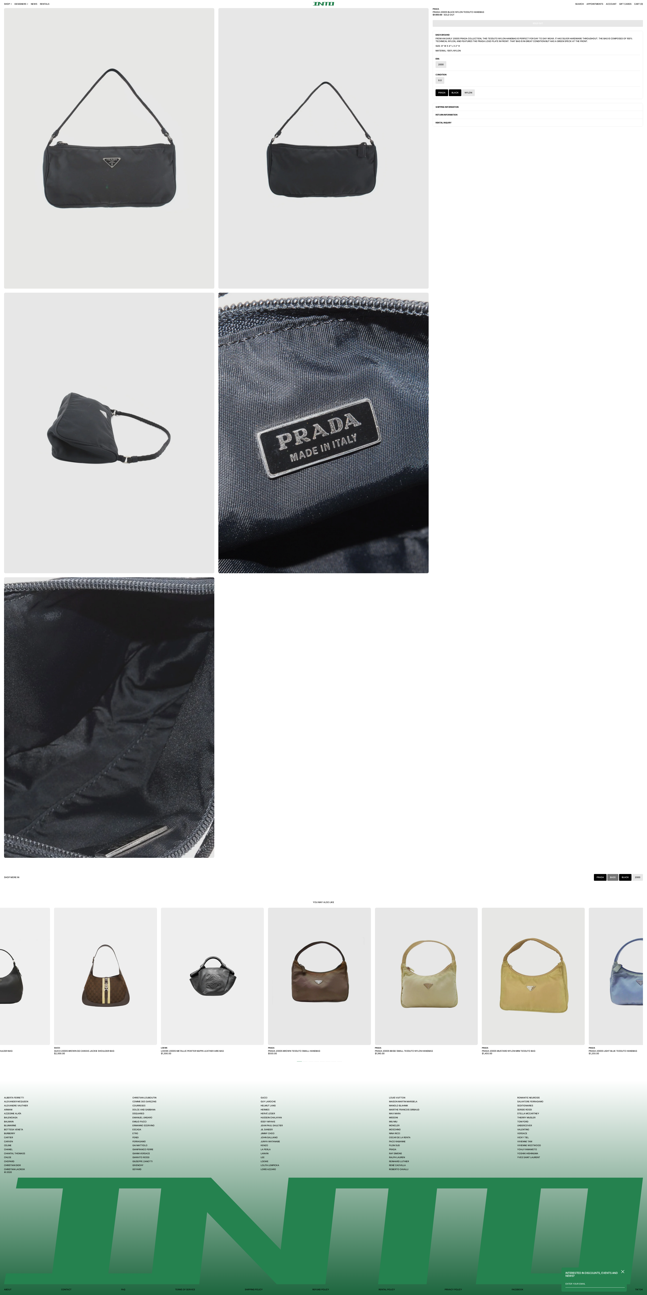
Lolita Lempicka (270, 1165)
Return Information (446, 114)
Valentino (523, 1129)
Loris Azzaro (268, 1169)
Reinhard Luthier (399, 1161)
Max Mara (395, 1113)
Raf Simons (395, 1153)
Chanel (8, 1149)
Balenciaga (11, 1117)
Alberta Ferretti (14, 1097)
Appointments (595, 4)
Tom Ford (522, 1121)
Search (579, 4)
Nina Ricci (394, 1133)
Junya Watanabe (270, 1141)
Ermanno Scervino (143, 1125)
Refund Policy (320, 1289)
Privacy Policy (453, 1289)
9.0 (440, 80)
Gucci (264, 1097)
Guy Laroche (268, 1101)
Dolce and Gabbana (144, 1109)
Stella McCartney (528, 1113)
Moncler (394, 1125)
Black (455, 92)
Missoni (393, 1117)
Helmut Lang (268, 1105)
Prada (441, 92)
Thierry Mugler (526, 1117)
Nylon (468, 92)
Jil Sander (267, 1129)
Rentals (44, 4)
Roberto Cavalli (398, 1169)
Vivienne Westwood (529, 1145)
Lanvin (264, 1153)
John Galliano (269, 1137)
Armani (8, 1109)
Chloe (7, 1157)
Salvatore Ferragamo (530, 1101)
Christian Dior (12, 1165)
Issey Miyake (268, 1121)
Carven (8, 1141)
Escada (136, 1129)
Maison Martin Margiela (403, 1101)
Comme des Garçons (144, 1101)
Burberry (9, 1133)
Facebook (517, 1289)
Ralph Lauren (397, 1157)
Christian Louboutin (144, 1097)
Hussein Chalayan (271, 1117)
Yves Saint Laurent (528, 1157)
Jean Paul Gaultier (272, 1125)
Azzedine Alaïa (12, 1113)
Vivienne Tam (524, 1141)
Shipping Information (447, 107)
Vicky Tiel (523, 1137)
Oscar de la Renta (399, 1137)
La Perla (266, 1149)
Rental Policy (387, 1289)
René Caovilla (397, 1165)
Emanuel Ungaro (142, 1117)
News (34, 4)
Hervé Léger (268, 1113)
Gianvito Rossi (140, 1157)
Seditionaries (525, 1105)
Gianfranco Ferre (142, 1149)
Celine (7, 1145)
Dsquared (138, 1113)
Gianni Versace (141, 1153)
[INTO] (323, 4)
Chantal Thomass (14, 1153)
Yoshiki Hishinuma (527, 1153)
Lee (263, 1157)
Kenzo (264, 1145)
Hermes (265, 1109)
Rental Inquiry (444, 122)
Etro (135, 1133)
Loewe (264, 1161)
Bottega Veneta (13, 1129)
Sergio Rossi (524, 1109)
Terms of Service (185, 1289)
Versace (522, 1133)
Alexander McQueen (16, 1101)
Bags (613, 877)
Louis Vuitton (397, 1097)
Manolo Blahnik (398, 1105)
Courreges (138, 1105)
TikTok (639, 1289)
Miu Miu (393, 1121)
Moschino (395, 1129)
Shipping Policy (254, 1289)
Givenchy (137, 1165)
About (7, 1289)
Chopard (9, 1161)
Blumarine (10, 1125)
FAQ (123, 1289)
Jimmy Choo (267, 1133)
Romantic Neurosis (528, 1097)
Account (611, 4)
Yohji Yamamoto (527, 1149)
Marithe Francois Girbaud (404, 1109)
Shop (7, 4)
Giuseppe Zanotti (142, 1161)
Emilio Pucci (139, 1121)
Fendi (135, 1137)
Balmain (8, 1121)
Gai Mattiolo (139, 1145)
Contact (66, 1289)
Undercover (524, 1125)
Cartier (8, 1137)
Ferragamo (139, 1141)
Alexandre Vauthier (16, 1105)
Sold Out (538, 23)
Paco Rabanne (397, 1141)
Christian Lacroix (14, 1169)
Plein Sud (394, 1145)
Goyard (136, 1169)
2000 (441, 64)
